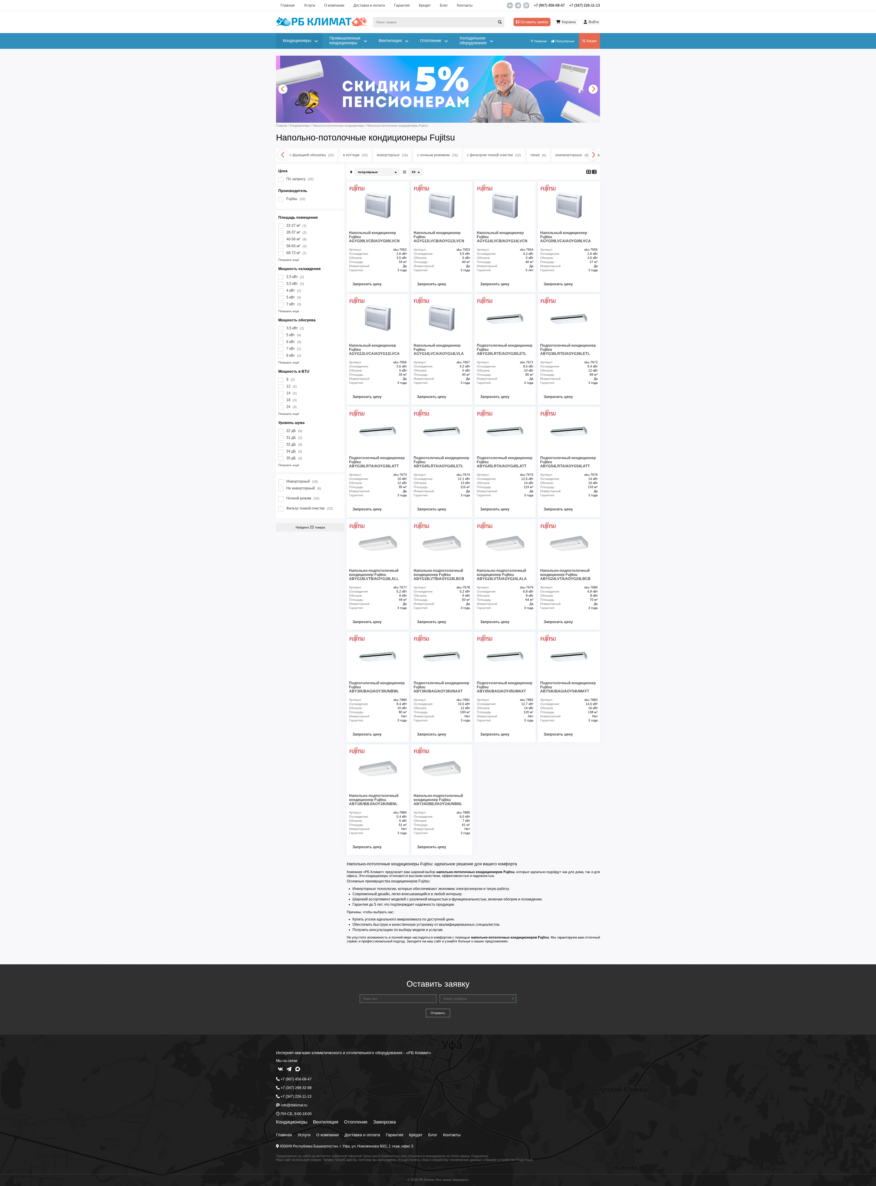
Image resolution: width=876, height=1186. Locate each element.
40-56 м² (296, 239)
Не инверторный (303, 488)
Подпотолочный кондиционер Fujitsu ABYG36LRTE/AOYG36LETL (568, 349)
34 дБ (294, 451)
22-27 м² (296, 225)
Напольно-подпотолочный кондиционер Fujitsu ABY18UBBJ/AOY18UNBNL (374, 800)
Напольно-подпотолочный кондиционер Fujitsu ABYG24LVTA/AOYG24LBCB (565, 575)
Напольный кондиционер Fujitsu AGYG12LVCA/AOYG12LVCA (374, 349)
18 (291, 400)
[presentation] (282, 89)
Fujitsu (295, 199)
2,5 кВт (295, 277)
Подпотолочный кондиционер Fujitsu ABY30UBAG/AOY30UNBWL (377, 687)
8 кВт (293, 355)
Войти (594, 22)
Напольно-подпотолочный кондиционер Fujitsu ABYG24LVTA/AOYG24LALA (502, 575)
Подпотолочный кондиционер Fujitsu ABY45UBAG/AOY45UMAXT (504, 687)
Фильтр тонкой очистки (309, 508)
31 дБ (294, 438)
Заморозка (384, 1121)
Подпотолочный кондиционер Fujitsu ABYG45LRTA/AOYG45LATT (504, 462)
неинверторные (572, 155)
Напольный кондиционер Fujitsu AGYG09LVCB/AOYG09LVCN (374, 237)
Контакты (465, 5)
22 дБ (294, 431)
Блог (444, 5)
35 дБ (294, 458)
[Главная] (321, 25)
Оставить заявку (533, 22)
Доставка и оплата (369, 5)
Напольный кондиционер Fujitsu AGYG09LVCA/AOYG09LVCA (565, 237)
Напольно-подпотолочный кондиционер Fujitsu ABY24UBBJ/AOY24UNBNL (438, 800)
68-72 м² (296, 253)
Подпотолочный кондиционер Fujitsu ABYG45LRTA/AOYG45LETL (441, 462)
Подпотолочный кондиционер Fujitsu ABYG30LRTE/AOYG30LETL (504, 349)
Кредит (425, 5)
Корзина (569, 22)
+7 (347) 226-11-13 (584, 5)
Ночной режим (302, 498)
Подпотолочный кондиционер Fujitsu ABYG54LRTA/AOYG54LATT (568, 462)
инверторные (392, 155)
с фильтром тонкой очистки (494, 155)
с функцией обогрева (312, 155)
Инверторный (302, 481)
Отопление (356, 1121)
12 (291, 386)
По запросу (300, 179)
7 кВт (293, 304)
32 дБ (294, 444)
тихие (538, 155)
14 (291, 393)
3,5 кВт (295, 284)
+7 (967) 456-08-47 (549, 5)
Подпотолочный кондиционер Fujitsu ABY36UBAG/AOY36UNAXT (441, 687)
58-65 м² (296, 246)
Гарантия (402, 5)
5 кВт (293, 297)
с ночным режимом (437, 155)
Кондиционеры (291, 1121)
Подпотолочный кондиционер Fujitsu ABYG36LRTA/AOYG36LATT (377, 462)
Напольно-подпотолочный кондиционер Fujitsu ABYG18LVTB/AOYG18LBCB (439, 575)
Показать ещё (288, 260)
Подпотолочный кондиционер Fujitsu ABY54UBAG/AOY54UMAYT (568, 687)
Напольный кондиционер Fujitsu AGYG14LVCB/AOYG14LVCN (502, 237)
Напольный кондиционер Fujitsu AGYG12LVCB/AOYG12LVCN (439, 237)
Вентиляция (325, 1121)
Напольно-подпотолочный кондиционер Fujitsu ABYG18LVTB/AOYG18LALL (374, 575)
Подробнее (479, 1156)
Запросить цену (367, 284)
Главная (288, 5)
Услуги (309, 5)
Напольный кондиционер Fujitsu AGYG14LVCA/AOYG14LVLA (439, 349)
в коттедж (355, 155)
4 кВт (293, 290)
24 (291, 407)
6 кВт (293, 342)
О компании (334, 5)
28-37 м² (296, 232)
